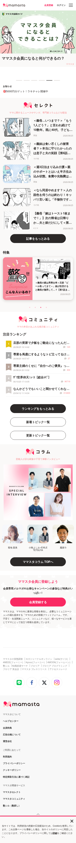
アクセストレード (58, 669)
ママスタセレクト (12, 792)
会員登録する (38, 602)
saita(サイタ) (61, 659)
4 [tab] (40, 82)
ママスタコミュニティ (14, 799)
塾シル (6, 665)
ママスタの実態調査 (13, 659)
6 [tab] (56, 82)
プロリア (35, 665)
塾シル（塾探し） (12, 805)
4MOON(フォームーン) (58, 662)
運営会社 (7, 741)
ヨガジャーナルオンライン (39, 659)
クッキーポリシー (12, 770)
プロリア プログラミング (54, 665)
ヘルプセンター (10, 721)
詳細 (55, 833)
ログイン (61, 5)
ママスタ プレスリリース (34, 669)
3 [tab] (33, 82)
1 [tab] (18, 82)
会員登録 (48, 5)
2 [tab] (25, 82)
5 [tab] (48, 82)
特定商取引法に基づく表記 (16, 777)
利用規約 (7, 756)
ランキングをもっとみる (38, 408)
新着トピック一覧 (38, 422)
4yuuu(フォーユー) (35, 662)
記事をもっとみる (38, 238)
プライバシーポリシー (14, 763)
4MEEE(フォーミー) (13, 662)
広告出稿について (12, 734)
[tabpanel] (38, 38)
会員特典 (7, 728)
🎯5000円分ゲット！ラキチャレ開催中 (25, 91)
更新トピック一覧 (38, 435)
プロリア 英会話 (11, 669)
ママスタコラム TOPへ (38, 562)
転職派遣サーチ (20, 665)
